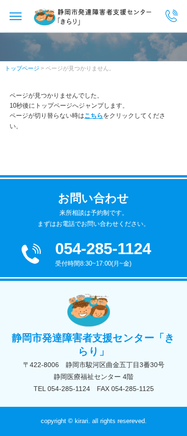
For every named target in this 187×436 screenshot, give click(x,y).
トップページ (22, 68)
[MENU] (11, 16)
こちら (93, 115)
